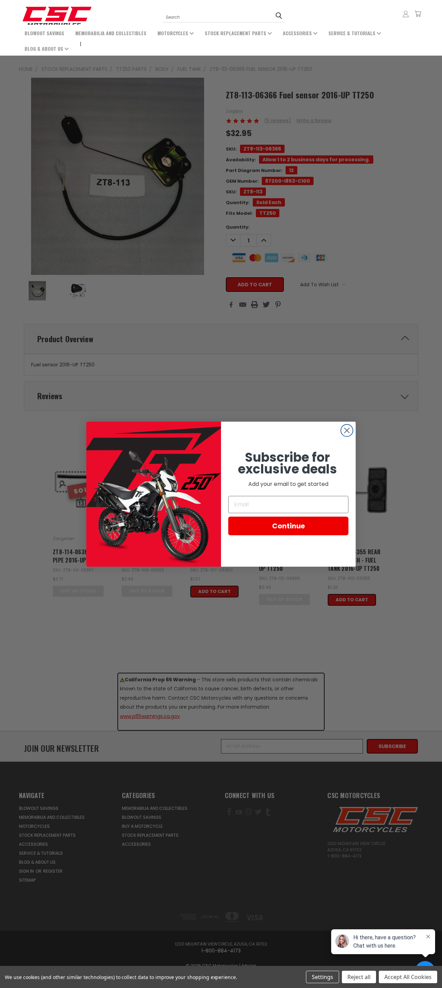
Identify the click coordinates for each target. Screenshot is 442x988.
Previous (33, 966)
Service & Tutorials (352, 33)
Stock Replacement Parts (236, 33)
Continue (288, 525)
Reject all (359, 977)
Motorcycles (173, 33)
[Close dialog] (347, 430)
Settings (322, 977)
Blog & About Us (45, 48)
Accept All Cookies (408, 977)
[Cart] (417, 13)
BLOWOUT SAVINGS (44, 33)
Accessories (298, 33)
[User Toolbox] (405, 13)
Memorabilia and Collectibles (110, 33)
